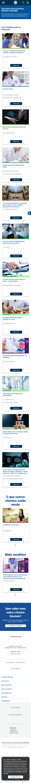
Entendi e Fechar (15, 777)
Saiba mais (16, 65)
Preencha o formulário (15, 625)
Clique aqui (13, 727)
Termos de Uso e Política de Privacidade (15, 742)
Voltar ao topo (16, 636)
